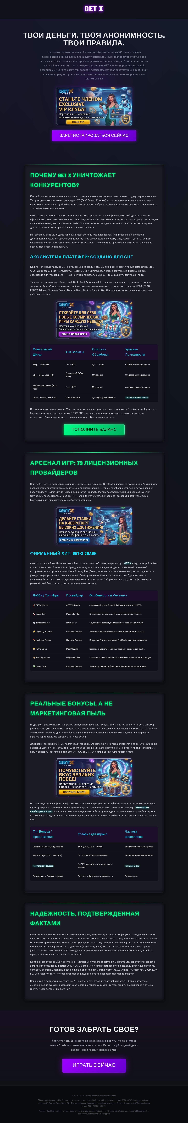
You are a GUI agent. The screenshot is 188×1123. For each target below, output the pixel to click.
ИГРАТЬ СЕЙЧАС (94, 1065)
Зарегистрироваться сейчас (94, 136)
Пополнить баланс (94, 430)
